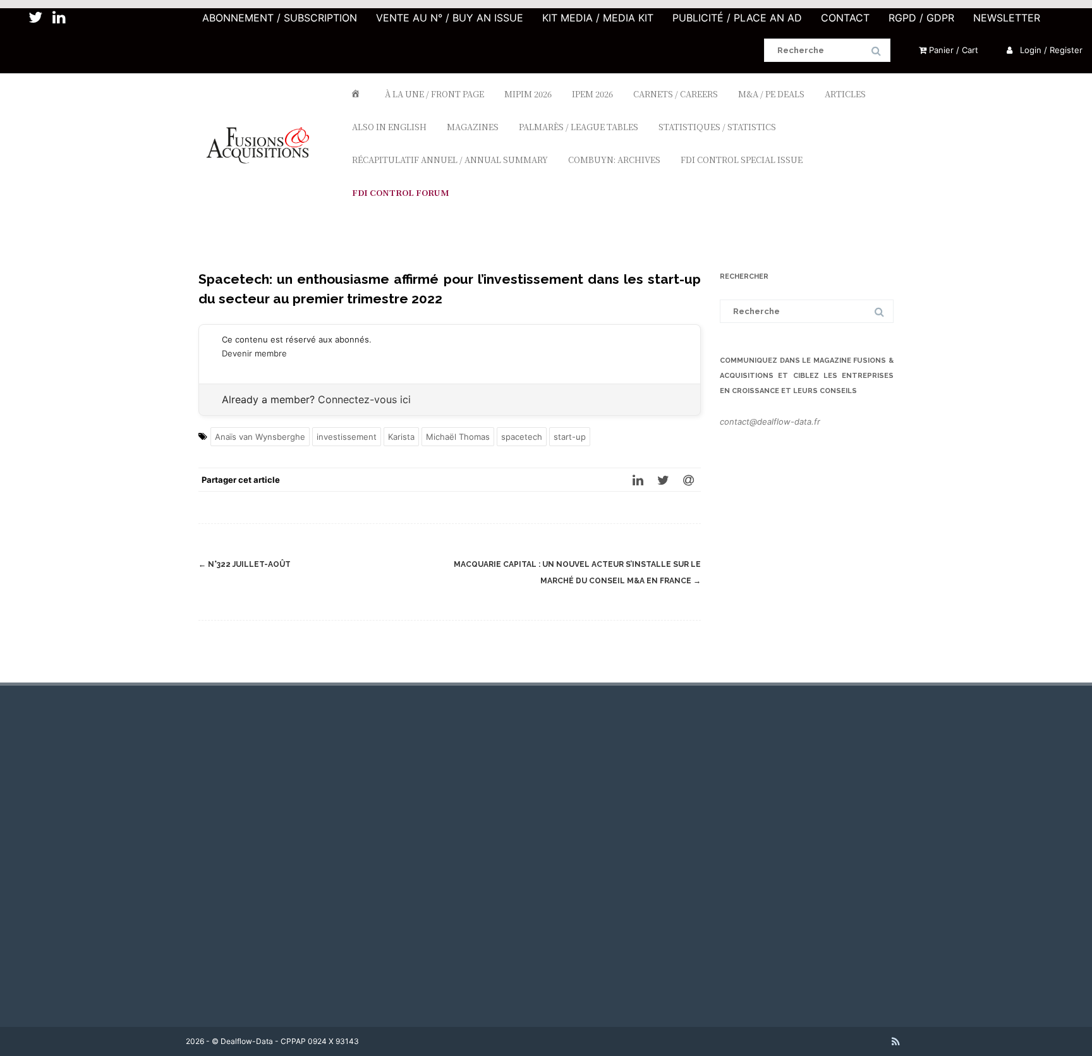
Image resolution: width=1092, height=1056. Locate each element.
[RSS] (895, 1041)
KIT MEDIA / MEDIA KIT (597, 18)
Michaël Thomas (458, 437)
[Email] (688, 479)
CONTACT (845, 18)
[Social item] (35, 17)
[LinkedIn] (637, 479)
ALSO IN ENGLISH (389, 127)
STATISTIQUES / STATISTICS (717, 127)
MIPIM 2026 (528, 94)
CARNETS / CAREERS (675, 94)
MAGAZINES (473, 127)
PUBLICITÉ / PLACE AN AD (737, 18)
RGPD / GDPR (921, 18)
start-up (570, 437)
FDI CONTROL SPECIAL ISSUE (742, 160)
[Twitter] (663, 479)
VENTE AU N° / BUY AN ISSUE (449, 18)
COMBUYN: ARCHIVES (614, 160)
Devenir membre (254, 353)
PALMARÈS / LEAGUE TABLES (578, 127)
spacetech (521, 437)
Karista (401, 437)
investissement (347, 437)
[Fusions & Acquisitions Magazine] (263, 186)
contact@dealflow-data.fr (770, 421)
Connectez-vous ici (364, 399)
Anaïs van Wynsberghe (260, 437)
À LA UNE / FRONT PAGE (434, 94)
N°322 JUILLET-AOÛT (244, 564)
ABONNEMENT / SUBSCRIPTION (279, 18)
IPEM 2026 (592, 94)
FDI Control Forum (400, 192)
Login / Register (1050, 50)
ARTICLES (845, 94)
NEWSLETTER (1006, 18)
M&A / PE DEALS (771, 94)
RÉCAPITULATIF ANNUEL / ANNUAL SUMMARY (450, 160)
